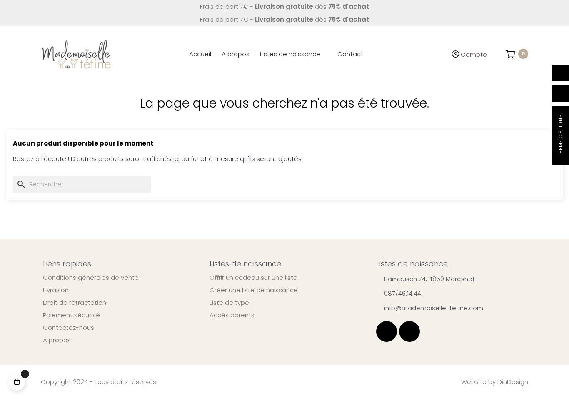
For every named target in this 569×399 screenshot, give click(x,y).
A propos (57, 340)
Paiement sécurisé (71, 315)
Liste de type (229, 302)
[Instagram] (409, 331)
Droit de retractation (74, 302)
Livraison (56, 290)
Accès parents (232, 315)
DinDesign (512, 381)
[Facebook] (386, 331)
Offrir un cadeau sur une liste (253, 277)
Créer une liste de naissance (254, 290)
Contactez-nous (68, 327)
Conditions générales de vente (91, 277)
